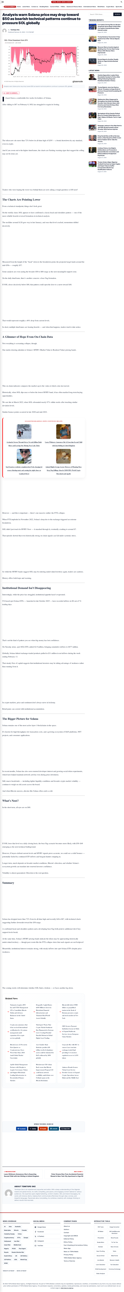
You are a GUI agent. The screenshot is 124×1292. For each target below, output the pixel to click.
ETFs (18, 1237)
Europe (26, 1237)
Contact (66, 1232)
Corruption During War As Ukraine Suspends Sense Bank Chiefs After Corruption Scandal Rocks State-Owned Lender (109, 27)
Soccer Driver (101, 1255)
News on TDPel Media (71, 1251)
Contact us (34, 6)
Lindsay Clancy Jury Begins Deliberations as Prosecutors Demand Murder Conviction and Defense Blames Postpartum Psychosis (108, 151)
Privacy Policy (68, 1254)
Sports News (119, 6)
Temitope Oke (14, 30)
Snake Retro (100, 1242)
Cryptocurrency (10, 6)
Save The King (100, 1251)
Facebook (23, 1128)
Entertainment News (90, 6)
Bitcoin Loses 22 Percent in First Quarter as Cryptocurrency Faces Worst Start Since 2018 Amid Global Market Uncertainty (18, 1051)
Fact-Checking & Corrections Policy (76, 1245)
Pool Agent (22, 1248)
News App (67, 1248)
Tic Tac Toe (114, 1242)
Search (117, 14)
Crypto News (110, 6)
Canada (24, 1230)
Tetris (114, 1251)
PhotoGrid (101, 1238)
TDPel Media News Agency (62, 2)
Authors (66, 1229)
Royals (6, 1252)
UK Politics (23, 1256)
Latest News (26, 6)
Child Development (100, 1269)
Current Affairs (54, 6)
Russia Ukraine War (18, 1252)
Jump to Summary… (11, 93)
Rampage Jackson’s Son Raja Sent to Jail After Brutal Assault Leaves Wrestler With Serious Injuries (110, 127)
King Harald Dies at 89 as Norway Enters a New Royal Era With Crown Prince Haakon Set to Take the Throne (109, 138)
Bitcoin (16, 1230)
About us (67, 1226)
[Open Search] (121, 2)
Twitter (34, 1128)
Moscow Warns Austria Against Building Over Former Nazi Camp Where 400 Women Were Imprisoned (108, 49)
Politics (63, 6)
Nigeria (6, 1248)
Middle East (17, 1245)
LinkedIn (55, 1128)
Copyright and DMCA (71, 1236)
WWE (6, 1263)
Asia (10, 1226)
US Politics (7, 1259)
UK (16, 1256)
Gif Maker (100, 1231)
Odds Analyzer (100, 1273)
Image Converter (114, 1227)
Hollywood (7, 1241)
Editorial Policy (69, 1239)
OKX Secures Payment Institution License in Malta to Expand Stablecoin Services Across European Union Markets (70, 1031)
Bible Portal (114, 1255)
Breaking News (44, 6)
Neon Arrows (114, 1246)
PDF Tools (101, 1227)
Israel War (7, 1245)
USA (15, 1259)
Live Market (100, 1260)
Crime (20, 1234)
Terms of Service (69, 1261)
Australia (18, 1226)
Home (19, 6)
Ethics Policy (68, 1242)
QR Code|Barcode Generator (114, 1232)
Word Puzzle (114, 1238)
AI (5, 1226)
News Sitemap (21, 1271)
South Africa (8, 1256)
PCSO (14, 1248)
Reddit (44, 1128)
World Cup (23, 1259)
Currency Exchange (114, 1269)
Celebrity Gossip (9, 1234)
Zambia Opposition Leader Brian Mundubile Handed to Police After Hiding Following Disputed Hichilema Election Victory (109, 77)
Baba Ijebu (7, 1230)
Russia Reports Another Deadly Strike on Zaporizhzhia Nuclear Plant (108, 61)
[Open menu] (2, 2)
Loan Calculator (100, 1264)
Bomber (100, 1246)
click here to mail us (67, 1288)
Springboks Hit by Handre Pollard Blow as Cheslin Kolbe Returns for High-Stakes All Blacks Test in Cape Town (109, 116)
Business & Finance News (74, 6)
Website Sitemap (8, 1271)
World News (101, 6)
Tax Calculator (114, 1264)
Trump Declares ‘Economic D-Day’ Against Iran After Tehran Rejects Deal (109, 38)
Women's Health (114, 1260)
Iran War (16, 1241)
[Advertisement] (43, 116)
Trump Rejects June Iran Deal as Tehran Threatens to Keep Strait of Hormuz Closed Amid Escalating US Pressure (109, 90)
